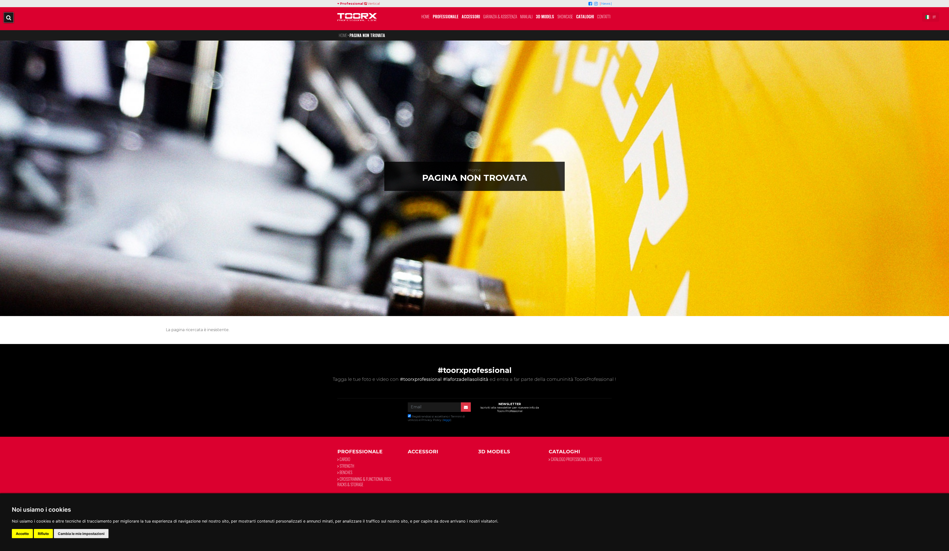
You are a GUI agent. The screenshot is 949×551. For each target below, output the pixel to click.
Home (425, 17)
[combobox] (930, 17)
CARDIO (344, 459)
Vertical (373, 3)
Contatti (603, 17)
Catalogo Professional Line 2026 (576, 459)
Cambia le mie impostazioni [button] (81, 533)
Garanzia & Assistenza (500, 17)
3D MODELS (545, 17)
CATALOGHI (564, 452)
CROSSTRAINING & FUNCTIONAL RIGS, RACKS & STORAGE (364, 481)
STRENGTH (346, 466)
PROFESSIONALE (360, 452)
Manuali (526, 17)
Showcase (565, 17)
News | (606, 3)
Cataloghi (585, 17)
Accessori (471, 17)
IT (934, 17)
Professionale (445, 17)
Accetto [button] (22, 533)
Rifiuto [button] (43, 533)
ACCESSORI (423, 452)
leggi (446, 420)
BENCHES (345, 472)
